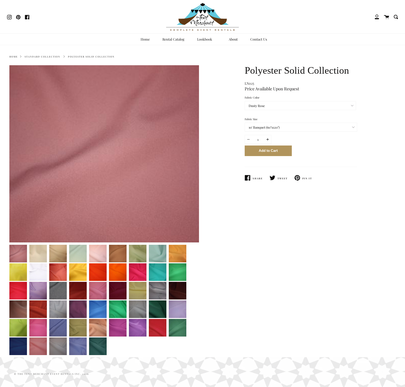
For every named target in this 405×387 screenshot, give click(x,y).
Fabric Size (251, 119)
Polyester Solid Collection (91, 56)
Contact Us (258, 39)
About (233, 39)
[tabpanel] (104, 153)
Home (145, 39)
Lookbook (205, 39)
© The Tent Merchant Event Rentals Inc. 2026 (51, 373)
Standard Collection (42, 56)
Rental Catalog (173, 39)
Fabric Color (252, 97)
